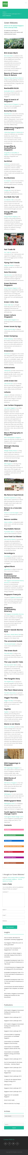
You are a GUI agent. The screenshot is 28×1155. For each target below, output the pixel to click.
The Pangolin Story (9, 681)
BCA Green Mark (8, 56)
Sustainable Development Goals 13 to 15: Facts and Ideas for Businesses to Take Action (14, 974)
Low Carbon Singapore (10, 408)
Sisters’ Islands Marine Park (13, 634)
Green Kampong (8, 339)
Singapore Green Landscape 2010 (13, 1091)
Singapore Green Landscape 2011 (13, 1088)
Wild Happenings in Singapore (11, 768)
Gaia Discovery (8, 275)
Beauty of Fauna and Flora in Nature (13, 78)
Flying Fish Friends (8, 265)
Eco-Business (7, 180)
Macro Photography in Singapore (12, 437)
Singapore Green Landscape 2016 (13, 1020)
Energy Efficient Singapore (11, 216)
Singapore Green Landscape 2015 (13, 1031)
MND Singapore (8, 463)
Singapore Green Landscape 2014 (13, 1059)
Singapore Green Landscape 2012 (13, 1076)
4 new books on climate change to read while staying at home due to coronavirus (13, 955)
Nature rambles (8, 522)
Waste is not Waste (9, 727)
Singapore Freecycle (15, 597)
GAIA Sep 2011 (8, 1084)
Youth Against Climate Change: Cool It (13, 816)
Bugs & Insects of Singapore (11, 104)
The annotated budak (9, 644)
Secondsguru (7, 556)
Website (5, 921)
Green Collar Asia (8, 305)
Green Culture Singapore (10, 320)
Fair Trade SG (7, 252)
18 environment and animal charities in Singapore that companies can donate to (14, 988)
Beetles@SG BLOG (9, 91)
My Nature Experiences (10, 497)
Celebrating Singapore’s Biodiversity (13, 132)
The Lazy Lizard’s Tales (10, 665)
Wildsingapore (7, 794)
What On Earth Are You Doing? (12, 1103)
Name (4, 909)
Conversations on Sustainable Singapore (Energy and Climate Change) (12, 1053)
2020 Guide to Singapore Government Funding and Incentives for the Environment (14, 995)
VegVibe (6, 712)
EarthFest (6, 164)
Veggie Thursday (8, 700)
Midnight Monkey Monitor (10, 450)
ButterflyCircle (7, 113)
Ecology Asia (7, 190)
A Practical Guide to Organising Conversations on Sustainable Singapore (12, 1036)
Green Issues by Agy (9, 329)
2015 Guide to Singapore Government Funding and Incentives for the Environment (14, 1025)
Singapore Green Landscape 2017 (13, 1017)
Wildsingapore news (9, 803)
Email (4, 915)
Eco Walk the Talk (8, 200)
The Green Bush (8, 653)
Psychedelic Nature (9, 531)
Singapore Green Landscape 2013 (13, 1067)
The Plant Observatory (10, 693)
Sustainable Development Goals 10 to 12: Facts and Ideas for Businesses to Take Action (14, 981)
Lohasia (6, 395)
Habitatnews (7, 370)
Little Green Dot (8, 383)
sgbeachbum (7, 569)
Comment (5, 892)
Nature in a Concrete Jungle (11, 512)
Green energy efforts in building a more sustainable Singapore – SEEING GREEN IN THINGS (14, 879)
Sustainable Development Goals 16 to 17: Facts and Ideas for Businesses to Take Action (14, 962)
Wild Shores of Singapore (10, 782)
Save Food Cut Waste (9, 539)
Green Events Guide (9, 1100)
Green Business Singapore (11, 288)
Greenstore (7, 353)
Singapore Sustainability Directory (15, 614)
